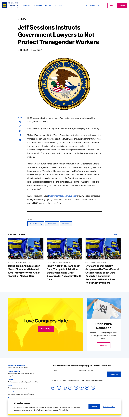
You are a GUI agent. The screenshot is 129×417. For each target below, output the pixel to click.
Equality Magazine (14, 371)
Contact (11, 398)
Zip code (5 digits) (90, 371)
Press (10, 386)
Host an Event (12, 392)
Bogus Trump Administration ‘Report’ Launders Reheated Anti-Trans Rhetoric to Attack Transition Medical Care (24, 270)
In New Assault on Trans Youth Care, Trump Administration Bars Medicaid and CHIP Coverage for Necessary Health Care (64, 272)
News (23, 19)
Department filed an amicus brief (62, 196)
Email (58, 371)
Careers (10, 380)
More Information (109, 406)
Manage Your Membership (16, 365)
